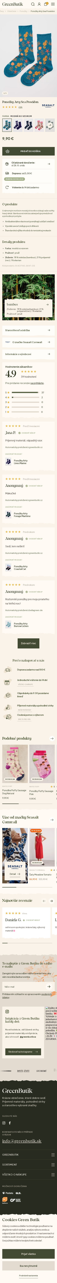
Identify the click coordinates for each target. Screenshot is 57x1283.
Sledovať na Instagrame (20, 1051)
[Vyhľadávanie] (33, 4)
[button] (52, 901)
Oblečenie (11, 11)
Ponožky (23, 11)
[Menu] (52, 4)
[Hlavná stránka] (12, 4)
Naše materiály (24, 710)
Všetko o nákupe (25, 684)
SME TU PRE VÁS (24, 719)
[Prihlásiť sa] (39, 4)
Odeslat (49, 986)
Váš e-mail (9, 987)
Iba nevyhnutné (28, 1265)
